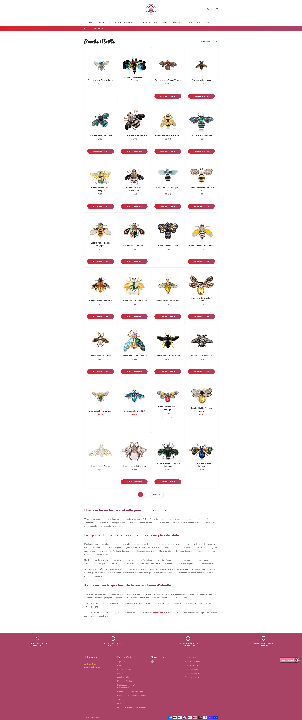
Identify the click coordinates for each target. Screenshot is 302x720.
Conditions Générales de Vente (130, 692)
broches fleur (177, 613)
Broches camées (192, 677)
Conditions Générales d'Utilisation (131, 696)
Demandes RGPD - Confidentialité (131, 707)
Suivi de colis (123, 677)
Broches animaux (192, 669)
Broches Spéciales (173, 22)
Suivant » (157, 494)
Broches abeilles (192, 673)
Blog (208, 22)
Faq (119, 665)
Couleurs (194, 22)
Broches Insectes (98, 22)
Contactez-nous (124, 669)
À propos (121, 662)
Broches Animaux (124, 22)
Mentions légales (124, 681)
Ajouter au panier (167, 96)
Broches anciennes (193, 662)
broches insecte (159, 613)
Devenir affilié (123, 704)
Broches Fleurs (148, 22)
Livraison (121, 673)
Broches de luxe (191, 665)
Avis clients (122, 700)
